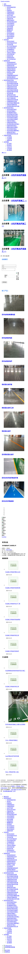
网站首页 (6, 796)
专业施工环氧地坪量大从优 (12, 572)
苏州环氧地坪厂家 (20, 780)
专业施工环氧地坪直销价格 (12, 587)
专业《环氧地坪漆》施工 (12, 772)
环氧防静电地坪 (11, 70)
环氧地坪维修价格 (12, 104)
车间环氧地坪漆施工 (12, 117)
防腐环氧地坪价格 (12, 88)
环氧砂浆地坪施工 (12, 122)
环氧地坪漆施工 (11, 120)
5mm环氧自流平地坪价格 (12, 756)
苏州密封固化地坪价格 (13, 106)
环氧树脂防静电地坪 (12, 75)
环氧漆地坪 (10, 28)
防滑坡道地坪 (10, 57)
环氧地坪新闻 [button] (7, 135)
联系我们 (9, 145)
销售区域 (9, 140)
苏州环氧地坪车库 (12, 43)
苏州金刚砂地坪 (7, 361)
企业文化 (9, 146)
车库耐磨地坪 (10, 49)
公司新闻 (9, 137)
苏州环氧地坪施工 (12, 109)
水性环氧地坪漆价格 (12, 90)
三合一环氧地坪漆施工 (11, 740)
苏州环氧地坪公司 (18, 781)
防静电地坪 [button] (7, 60)
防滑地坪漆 (10, 56)
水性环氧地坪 (10, 23)
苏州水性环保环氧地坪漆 (10, 478)
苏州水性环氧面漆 (8, 501)
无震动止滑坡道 (11, 52)
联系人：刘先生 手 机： (18, 786)
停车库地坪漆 (10, 54)
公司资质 (9, 148)
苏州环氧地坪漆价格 (12, 83)
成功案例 (9, 150)
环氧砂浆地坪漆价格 (12, 99)
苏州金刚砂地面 (7, 338)
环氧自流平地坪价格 (12, 85)
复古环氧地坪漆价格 (12, 96)
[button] (3, 537)
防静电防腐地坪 (11, 77)
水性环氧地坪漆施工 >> (14, 250)
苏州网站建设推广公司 (9, 791)
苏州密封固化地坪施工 (13, 124)
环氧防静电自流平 (12, 64)
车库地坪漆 (10, 44)
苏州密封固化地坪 (12, 21)
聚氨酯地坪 (10, 30)
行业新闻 (9, 138)
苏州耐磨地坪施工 (12, 112)
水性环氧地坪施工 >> (14, 225)
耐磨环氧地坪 (10, 20)
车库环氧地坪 (10, 25)
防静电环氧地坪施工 (12, 116)
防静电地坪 (7, 853)
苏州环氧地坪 (10, 33)
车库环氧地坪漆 (11, 47)
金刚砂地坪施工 (11, 132)
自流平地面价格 (11, 98)
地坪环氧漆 (10, 26)
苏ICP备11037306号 (16, 789)
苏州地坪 (9, 31)
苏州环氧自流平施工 (12, 114)
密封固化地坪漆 (7, 384)
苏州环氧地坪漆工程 (12, 133)
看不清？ (24, 276)
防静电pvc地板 (11, 72)
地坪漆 (9, 9)
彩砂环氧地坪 (10, 36)
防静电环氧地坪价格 (12, 91)
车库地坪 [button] (6, 39)
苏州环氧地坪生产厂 (6, 781)
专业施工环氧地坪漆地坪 (12, 651)
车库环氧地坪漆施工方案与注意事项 (15, 724)
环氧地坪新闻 (7, 928)
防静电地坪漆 (10, 65)
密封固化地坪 (6, 431)
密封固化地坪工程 (8, 408)
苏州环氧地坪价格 (12, 82)
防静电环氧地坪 (11, 69)
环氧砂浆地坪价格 (12, 86)
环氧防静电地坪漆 (12, 67)
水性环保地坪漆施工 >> (14, 176)
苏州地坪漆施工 (11, 111)
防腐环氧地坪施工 (12, 125)
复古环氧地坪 (10, 34)
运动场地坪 (10, 73)
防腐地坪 (9, 10)
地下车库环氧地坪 (12, 46)
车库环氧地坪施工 (12, 129)
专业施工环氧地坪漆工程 (12, 635)
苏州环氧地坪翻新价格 (13, 103)
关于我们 (9, 143)
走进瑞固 (6, 934)
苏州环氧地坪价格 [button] (9, 80)
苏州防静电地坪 (11, 62)
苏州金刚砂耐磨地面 (8, 314)
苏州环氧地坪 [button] (7, 5)
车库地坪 (6, 832)
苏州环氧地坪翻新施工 (13, 130)
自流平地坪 (10, 15)
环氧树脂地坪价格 (12, 101)
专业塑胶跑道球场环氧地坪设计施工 (15, 670)
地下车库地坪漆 (11, 59)
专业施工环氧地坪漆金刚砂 (12, 619)
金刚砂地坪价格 (11, 95)
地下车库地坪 (10, 51)
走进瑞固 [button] (6, 142)
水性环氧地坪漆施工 (12, 119)
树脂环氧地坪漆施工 (12, 127)
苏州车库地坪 (10, 41)
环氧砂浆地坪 (10, 13)
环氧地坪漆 (10, 18)
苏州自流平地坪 (11, 17)
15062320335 (9, 549)
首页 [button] (5, 4)
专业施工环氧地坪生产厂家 (12, 603)
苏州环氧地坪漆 (11, 7)
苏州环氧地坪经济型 (12, 78)
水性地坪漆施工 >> (19, 201)
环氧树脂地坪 (10, 12)
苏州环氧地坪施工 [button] (9, 107)
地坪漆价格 (10, 93)
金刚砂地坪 (10, 38)
